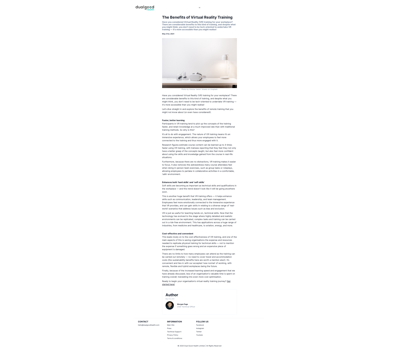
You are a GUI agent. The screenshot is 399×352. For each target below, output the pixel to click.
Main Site (170, 325)
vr (199, 7)
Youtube (199, 335)
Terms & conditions (174, 338)
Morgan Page (182, 304)
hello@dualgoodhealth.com (148, 325)
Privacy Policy (172, 335)
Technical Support (174, 332)
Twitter (199, 332)
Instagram (200, 328)
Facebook (200, 325)
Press (169, 328)
